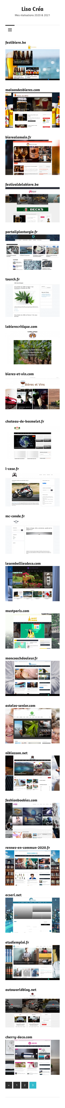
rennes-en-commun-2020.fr (27, 847)
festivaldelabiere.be (22, 184)
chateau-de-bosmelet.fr (24, 421)
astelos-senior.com (20, 705)
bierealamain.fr (18, 137)
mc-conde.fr (15, 516)
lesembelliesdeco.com (23, 563)
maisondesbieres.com (22, 89)
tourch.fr (12, 279)
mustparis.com (17, 610)
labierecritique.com (21, 326)
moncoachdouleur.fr (21, 658)
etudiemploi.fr (17, 942)
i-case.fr (12, 468)
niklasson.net (16, 752)
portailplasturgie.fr (21, 231)
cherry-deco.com (18, 1037)
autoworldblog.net (20, 989)
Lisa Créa (32, 8)
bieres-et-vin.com (19, 373)
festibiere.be (15, 42)
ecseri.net (13, 894)
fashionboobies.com (21, 800)
